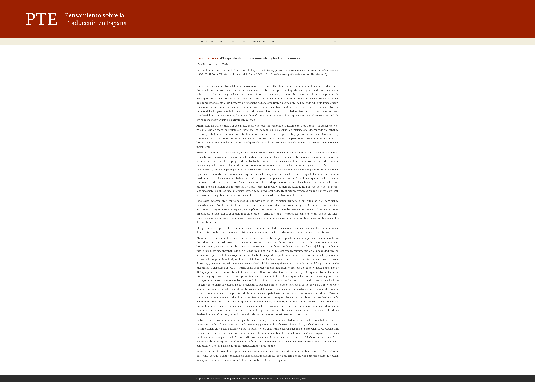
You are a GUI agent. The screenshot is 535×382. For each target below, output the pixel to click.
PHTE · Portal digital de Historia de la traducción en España (244, 378)
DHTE (220, 41)
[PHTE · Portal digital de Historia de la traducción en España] (139, 19)
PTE (243, 41)
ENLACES (275, 41)
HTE (232, 41)
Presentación (206, 41)
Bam (304, 378)
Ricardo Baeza (207, 58)
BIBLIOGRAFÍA (259, 41)
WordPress (294, 378)
